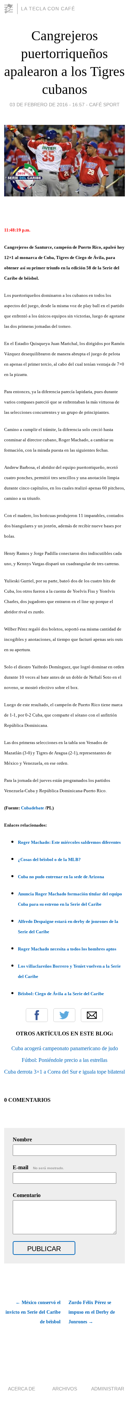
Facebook (37, 1015)
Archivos (64, 1388)
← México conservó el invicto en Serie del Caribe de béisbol (33, 1312)
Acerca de (21, 1388)
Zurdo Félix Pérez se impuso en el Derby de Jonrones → (91, 1312)
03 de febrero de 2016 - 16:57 (47, 104)
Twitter (64, 1015)
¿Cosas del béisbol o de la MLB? (49, 859)
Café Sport (104, 104)
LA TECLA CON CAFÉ (48, 8)
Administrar (107, 1388)
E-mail (38, 1167)
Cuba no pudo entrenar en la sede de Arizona (61, 876)
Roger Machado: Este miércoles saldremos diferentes (69, 842)
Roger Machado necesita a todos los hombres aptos (67, 948)
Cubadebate (32, 807)
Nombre (22, 1139)
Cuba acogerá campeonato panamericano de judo (64, 1048)
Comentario (27, 1195)
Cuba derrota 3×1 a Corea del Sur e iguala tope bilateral (64, 1072)
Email (92, 1015)
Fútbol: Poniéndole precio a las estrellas (64, 1060)
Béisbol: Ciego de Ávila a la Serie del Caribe (61, 993)
